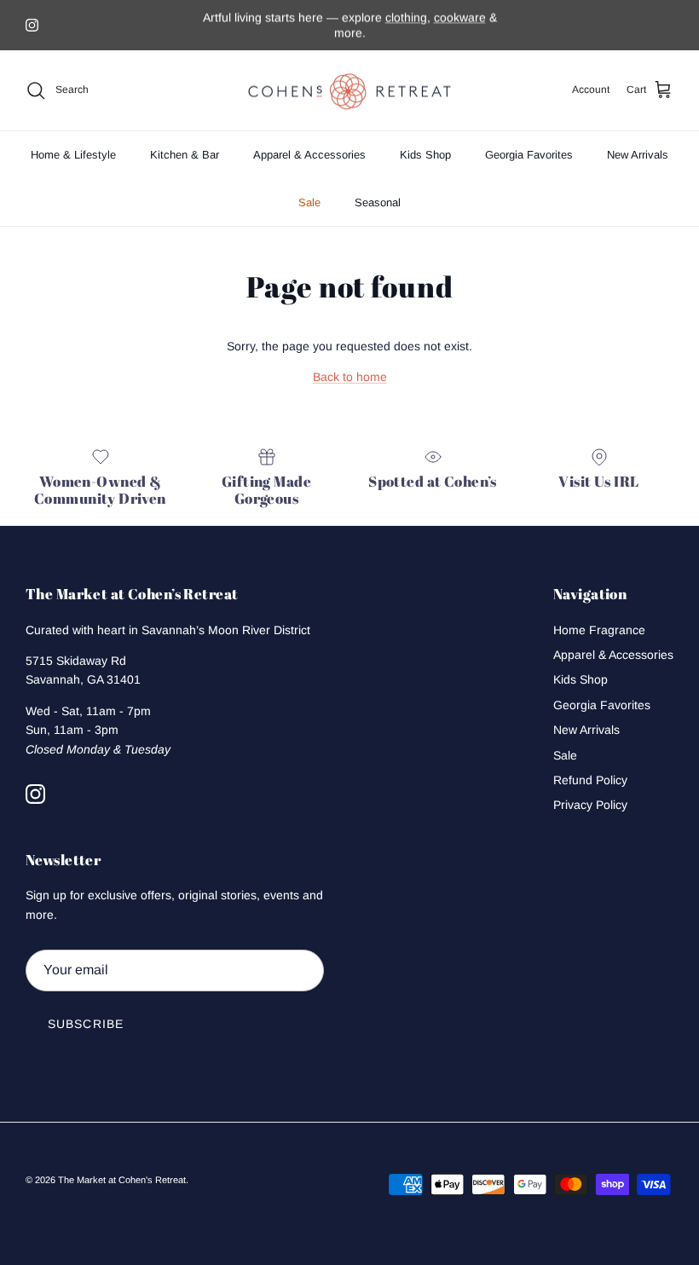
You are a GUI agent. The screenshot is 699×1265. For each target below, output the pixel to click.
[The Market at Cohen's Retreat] (349, 90)
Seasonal (378, 202)
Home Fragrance (599, 630)
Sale (309, 202)
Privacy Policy (590, 805)
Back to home (350, 377)
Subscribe (86, 1024)
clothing (406, 17)
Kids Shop (425, 154)
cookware (460, 17)
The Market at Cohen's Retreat (122, 1180)
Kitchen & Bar (184, 154)
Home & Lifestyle (73, 154)
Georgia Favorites (529, 154)
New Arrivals (637, 154)
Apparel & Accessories (309, 154)
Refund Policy (590, 780)
